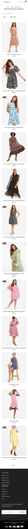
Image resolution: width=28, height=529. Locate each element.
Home (8, 7)
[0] (24, 2)
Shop (12, 7)
